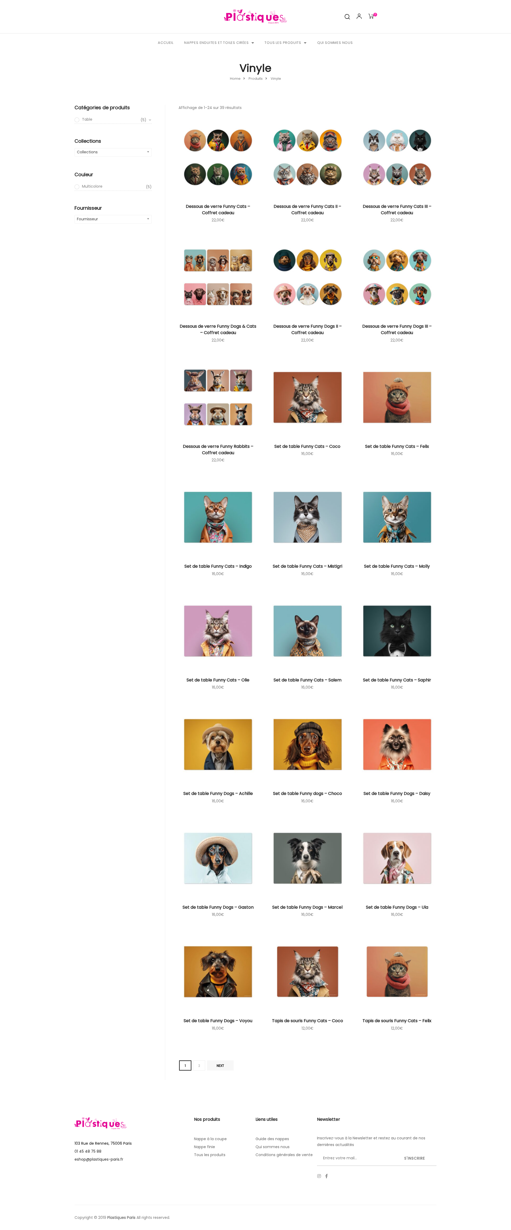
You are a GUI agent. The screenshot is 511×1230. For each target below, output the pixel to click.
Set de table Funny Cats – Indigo (218, 566)
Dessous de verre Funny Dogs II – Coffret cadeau (307, 329)
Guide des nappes (272, 1138)
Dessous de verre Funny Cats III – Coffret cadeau (397, 209)
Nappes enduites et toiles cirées (216, 42)
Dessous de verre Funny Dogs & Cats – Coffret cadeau (218, 329)
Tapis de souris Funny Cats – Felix (396, 1021)
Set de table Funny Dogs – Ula (397, 907)
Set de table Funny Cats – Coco (307, 446)
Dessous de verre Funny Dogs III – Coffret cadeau (397, 329)
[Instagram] (319, 1176)
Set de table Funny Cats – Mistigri (307, 566)
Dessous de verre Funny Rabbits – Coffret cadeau (218, 449)
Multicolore (117, 186)
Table (114, 120)
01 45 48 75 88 (88, 1151)
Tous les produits (283, 42)
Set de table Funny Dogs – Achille (218, 793)
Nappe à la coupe (210, 1138)
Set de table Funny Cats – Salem (307, 680)
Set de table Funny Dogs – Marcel (307, 907)
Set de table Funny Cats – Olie (218, 680)
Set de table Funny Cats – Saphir (397, 680)
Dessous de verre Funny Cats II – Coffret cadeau (307, 209)
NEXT (220, 1065)
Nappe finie (204, 1146)
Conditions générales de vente (284, 1154)
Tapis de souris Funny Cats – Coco (307, 1021)
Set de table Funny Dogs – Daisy (397, 793)
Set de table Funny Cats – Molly (397, 566)
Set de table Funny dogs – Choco (307, 793)
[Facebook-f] (326, 1176)
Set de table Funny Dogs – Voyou (218, 1021)
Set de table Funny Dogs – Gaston (218, 907)
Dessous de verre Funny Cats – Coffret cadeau (218, 209)
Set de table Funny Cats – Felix (397, 446)
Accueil (166, 42)
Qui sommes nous (335, 42)
